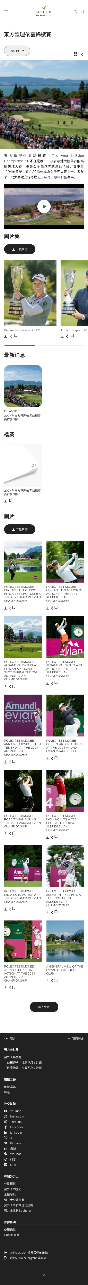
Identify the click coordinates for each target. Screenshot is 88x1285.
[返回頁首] (44, 1275)
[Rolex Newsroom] (43, 11)
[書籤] (82, 11)
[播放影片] (44, 206)
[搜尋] (75, 11)
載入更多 (44, 1007)
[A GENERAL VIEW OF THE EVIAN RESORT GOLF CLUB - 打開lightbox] (65, 941)
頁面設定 (78, 1039)
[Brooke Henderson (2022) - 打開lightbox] (30, 293)
